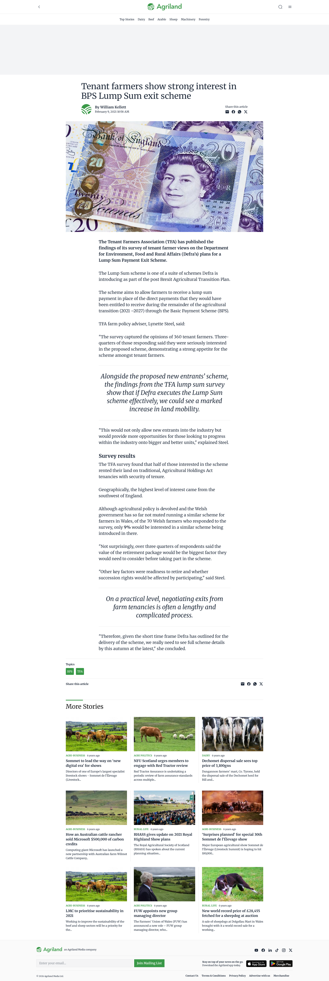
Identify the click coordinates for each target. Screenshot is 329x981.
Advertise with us (259, 975)
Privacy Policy (237, 975)
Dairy (141, 19)
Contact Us (192, 975)
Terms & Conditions (214, 975)
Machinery (188, 19)
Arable (161, 19)
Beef (151, 19)
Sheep (173, 19)
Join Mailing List (149, 963)
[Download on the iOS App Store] (256, 963)
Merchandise (281, 975)
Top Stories (127, 19)
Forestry (204, 19)
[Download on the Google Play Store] (281, 963)
